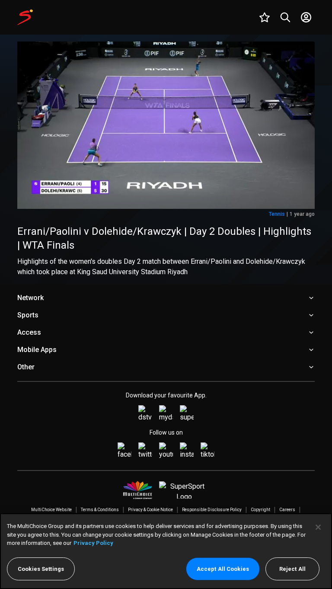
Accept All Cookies (223, 569)
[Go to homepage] (25, 17)
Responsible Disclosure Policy (212, 509)
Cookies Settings (41, 569)
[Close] (318, 527)
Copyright (260, 509)
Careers (287, 509)
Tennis (277, 214)
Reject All (292, 569)
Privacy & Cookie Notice (150, 509)
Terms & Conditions (100, 509)
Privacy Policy (93, 543)
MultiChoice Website (51, 509)
